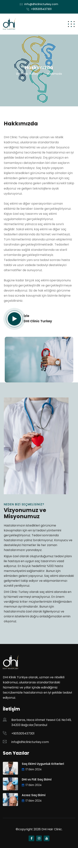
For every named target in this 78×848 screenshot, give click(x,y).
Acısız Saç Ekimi (33, 795)
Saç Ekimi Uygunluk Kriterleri (43, 764)
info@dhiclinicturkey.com (41, 4)
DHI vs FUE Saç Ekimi (36, 779)
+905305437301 (41, 9)
